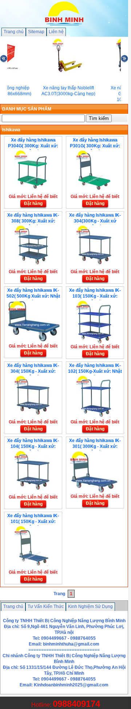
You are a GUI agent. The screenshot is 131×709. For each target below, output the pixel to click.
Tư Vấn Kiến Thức (46, 606)
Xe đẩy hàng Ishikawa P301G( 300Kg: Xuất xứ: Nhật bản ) (95, 145)
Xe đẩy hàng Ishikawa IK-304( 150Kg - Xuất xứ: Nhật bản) (33, 371)
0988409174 (76, 704)
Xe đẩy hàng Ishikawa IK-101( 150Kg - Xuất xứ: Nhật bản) (33, 521)
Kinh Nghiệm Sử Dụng (90, 606)
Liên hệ (56, 31)
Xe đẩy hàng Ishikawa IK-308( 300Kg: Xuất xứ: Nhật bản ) (33, 221)
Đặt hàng (33, 203)
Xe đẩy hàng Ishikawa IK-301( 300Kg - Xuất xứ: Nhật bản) (95, 446)
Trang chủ (14, 31)
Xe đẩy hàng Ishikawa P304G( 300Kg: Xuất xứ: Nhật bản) (33, 145)
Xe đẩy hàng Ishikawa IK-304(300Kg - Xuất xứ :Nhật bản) (95, 221)
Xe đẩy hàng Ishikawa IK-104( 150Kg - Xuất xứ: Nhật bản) (33, 446)
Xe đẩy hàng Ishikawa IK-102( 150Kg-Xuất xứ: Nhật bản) (95, 371)
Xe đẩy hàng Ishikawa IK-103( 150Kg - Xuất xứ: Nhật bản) (95, 296)
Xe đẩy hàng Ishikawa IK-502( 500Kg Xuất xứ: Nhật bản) (33, 296)
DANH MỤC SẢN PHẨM (26, 109)
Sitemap (36, 31)
